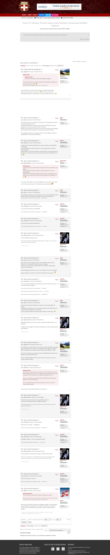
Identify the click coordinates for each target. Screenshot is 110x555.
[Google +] (63, 549)
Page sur (53, 65)
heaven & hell (27, 235)
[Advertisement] (55, 51)
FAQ (82, 39)
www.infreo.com (80, 553)
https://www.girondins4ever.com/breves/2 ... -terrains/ (34, 226)
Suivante (68, 519)
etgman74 (26, 71)
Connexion (86, 39)
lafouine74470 (27, 163)
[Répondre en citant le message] (57, 70)
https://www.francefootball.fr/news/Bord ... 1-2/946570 (34, 212)
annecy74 (26, 206)
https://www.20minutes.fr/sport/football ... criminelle (33, 288)
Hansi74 (26, 142)
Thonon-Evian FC (39, 18)
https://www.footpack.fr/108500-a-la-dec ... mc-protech (34, 481)
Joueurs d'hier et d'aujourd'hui (59, 35)
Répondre (22, 65)
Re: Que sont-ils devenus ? (31, 69)
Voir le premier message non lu (34, 65)
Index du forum (28, 35)
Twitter (48, 15)
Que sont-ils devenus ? (29, 63)
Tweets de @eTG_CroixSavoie (79, 61)
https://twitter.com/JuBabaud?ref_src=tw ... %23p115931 (35, 85)
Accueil (24, 15)
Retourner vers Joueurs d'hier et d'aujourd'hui (31, 529)
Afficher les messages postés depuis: (36, 519)
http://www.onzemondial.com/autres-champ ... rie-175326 (35, 291)
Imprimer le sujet (88, 34)
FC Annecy (31, 18)
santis (25, 120)
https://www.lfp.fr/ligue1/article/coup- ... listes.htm (33, 442)
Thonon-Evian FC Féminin (68, 18)
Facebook (41, 15)
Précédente (23, 519)
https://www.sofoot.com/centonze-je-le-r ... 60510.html (34, 198)
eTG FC (24, 18)
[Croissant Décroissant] (26, 522)
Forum (29, 15)
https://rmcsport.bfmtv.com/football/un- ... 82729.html (34, 427)
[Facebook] (52, 549)
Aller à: (46, 530)
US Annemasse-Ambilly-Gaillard (53, 18)
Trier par (54, 519)
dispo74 (26, 490)
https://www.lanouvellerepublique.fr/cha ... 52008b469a (34, 294)
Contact (35, 15)
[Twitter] (58, 549)
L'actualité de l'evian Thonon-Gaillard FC (42, 35)
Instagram (55, 15)
